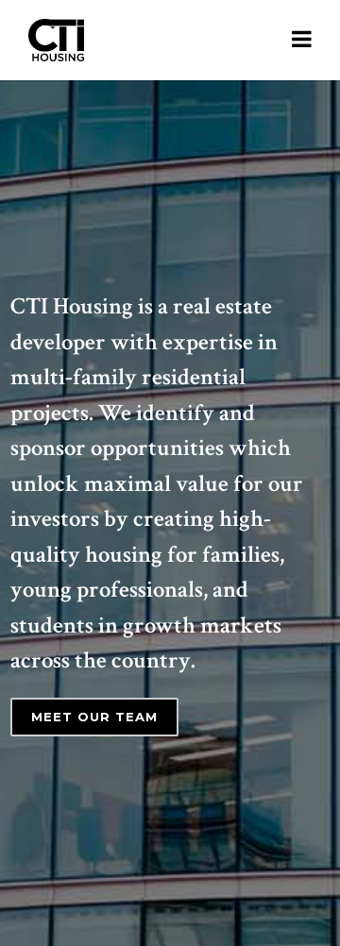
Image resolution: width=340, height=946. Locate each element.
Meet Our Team (94, 716)
